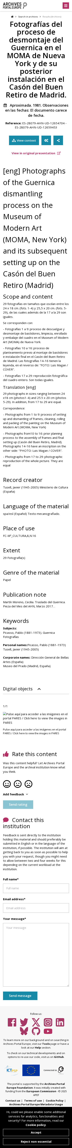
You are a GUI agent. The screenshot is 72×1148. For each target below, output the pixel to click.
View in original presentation (34, 153)
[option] (36, 718)
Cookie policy (36, 1125)
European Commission (41, 1091)
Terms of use (33, 1100)
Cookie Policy (54, 1100)
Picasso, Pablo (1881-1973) (46, 645)
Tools (46, 1044)
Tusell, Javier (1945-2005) (21, 649)
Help (38, 1047)
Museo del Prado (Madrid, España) (27, 666)
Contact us (12, 1100)
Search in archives (28, 16)
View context (26, 140)
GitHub (59, 1057)
